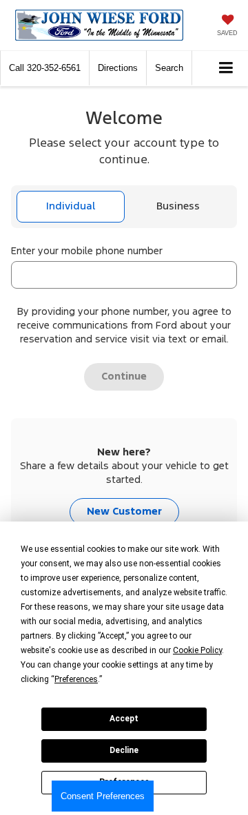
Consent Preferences (103, 796)
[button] (45, 67)
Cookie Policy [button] (197, 650)
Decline (124, 750)
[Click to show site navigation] (226, 68)
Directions (118, 68)
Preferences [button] (76, 679)
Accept (124, 718)
